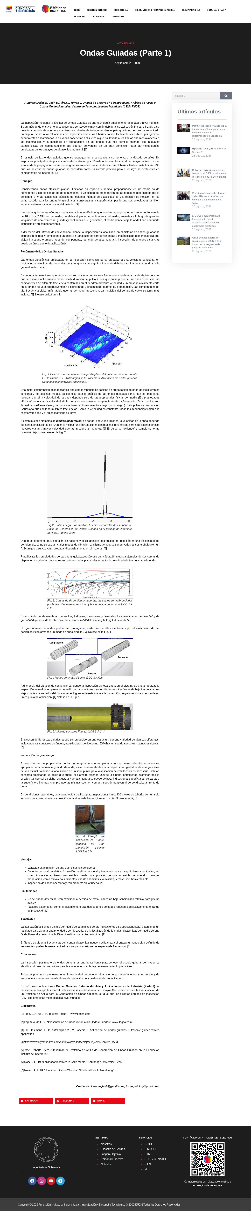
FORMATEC (99, 16)
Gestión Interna (97, 10)
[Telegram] (60, 1181)
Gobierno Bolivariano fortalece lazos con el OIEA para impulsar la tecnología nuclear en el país (209, 173)
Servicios (118, 16)
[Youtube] (51, 1181)
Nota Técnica (125, 43)
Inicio (77, 10)
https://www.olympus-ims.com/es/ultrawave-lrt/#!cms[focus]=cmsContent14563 (71, 1042)
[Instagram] (41, 1181)
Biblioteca (121, 10)
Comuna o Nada (216, 10)
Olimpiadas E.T (191, 10)
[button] (36, 1101)
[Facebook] (32, 1181)
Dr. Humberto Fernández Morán (155, 10)
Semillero (80, 16)
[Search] (226, 95)
